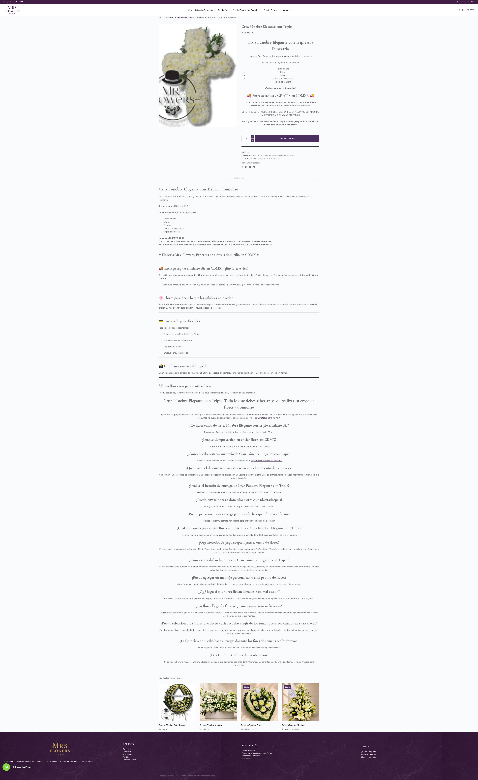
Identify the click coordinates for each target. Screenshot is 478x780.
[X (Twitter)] (246, 167)
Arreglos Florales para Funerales (246, 10)
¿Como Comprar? (368, 752)
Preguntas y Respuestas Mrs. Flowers (258, 753)
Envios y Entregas (368, 754)
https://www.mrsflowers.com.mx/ (266, 460)
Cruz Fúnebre (259, 159)
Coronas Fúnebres (131, 760)
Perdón (126, 757)
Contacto (246, 758)
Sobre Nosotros (248, 750)
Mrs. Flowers (273, 159)
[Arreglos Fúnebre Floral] (259, 702)
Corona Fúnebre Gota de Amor (172, 725)
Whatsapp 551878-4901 (269, 418)
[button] (177, 717)
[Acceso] (463, 10)
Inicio (190, 10)
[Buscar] (459, 10)
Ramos (285, 10)
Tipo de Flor (223, 10)
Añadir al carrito (287, 138)
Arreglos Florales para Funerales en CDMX (273, 155)
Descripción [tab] (239, 178)
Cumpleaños (128, 752)
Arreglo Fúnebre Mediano (293, 725)
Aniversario (128, 754)
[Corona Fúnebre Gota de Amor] (177, 702)
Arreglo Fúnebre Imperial (211, 725)
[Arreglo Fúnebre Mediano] (300, 702)
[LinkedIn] (254, 167)
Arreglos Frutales (270, 10)
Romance (127, 749)
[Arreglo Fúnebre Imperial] (218, 702)
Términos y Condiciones (252, 756)
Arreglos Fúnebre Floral (251, 725)
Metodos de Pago (368, 757)
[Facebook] (242, 167)
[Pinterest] (250, 167)
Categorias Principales (204, 10)
